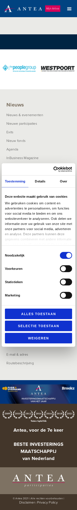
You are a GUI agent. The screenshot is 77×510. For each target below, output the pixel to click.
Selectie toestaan (38, 326)
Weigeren (38, 338)
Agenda (12, 149)
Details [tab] (40, 181)
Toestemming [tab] (15, 181)
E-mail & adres (17, 354)
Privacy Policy (47, 502)
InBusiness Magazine (22, 157)
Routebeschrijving (20, 363)
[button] (69, 8)
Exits (9, 132)
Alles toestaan (38, 314)
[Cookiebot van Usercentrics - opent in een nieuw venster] (54, 169)
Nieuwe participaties (21, 123)
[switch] (66, 268)
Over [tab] (63, 181)
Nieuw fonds (15, 140)
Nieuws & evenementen (24, 114)
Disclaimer (27, 502)
